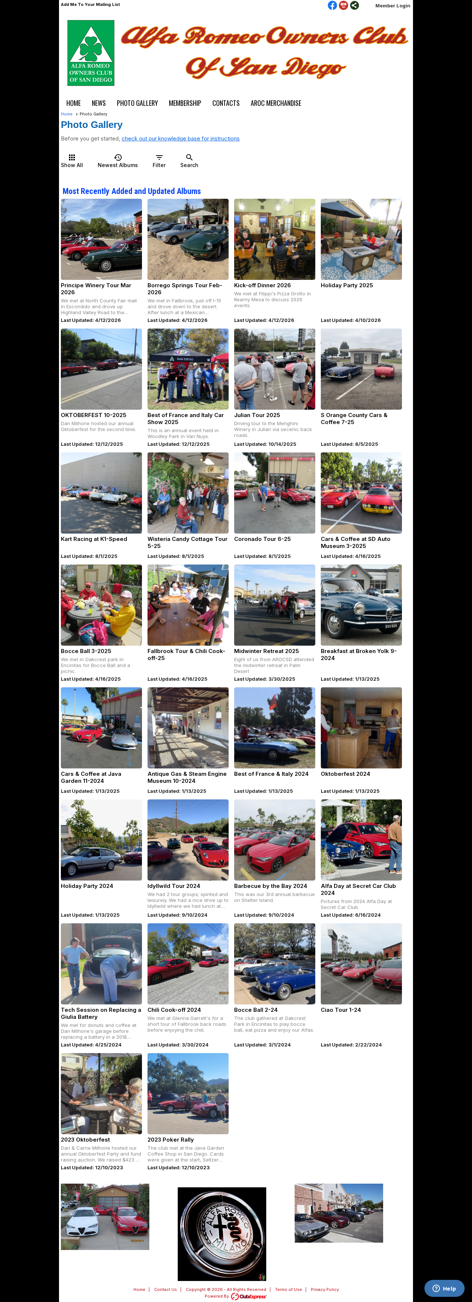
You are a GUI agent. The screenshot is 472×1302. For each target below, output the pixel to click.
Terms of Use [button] (288, 1289)
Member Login (392, 5)
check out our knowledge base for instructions (181, 138)
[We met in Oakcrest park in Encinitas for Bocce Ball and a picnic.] (101, 605)
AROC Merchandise (276, 103)
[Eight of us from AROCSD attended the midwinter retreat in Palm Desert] (274, 605)
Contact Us (165, 1289)
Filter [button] (159, 160)
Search (189, 160)
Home (73, 103)
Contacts (226, 103)
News (99, 103)
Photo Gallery (137, 103)
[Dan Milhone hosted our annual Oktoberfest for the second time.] (101, 369)
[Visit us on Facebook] (332, 6)
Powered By (217, 1296)
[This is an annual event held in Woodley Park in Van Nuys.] (188, 369)
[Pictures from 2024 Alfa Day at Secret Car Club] (361, 840)
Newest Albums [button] (118, 160)
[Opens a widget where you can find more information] (444, 1289)
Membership (185, 103)
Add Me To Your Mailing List (90, 4)
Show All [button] (72, 160)
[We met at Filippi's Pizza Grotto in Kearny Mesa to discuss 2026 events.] (274, 239)
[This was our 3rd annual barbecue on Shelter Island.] (274, 840)
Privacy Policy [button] (325, 1289)
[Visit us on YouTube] (343, 6)
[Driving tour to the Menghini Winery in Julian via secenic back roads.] (274, 369)
